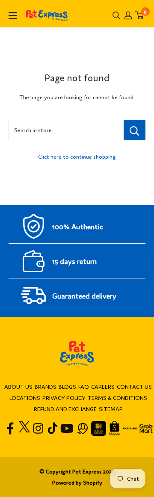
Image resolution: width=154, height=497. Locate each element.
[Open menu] (13, 15)
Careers (103, 386)
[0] (140, 15)
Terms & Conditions (117, 397)
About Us (18, 386)
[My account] (128, 15)
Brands (45, 386)
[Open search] (116, 15)
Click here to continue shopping (77, 156)
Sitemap (111, 408)
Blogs (67, 386)
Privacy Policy (64, 397)
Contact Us (134, 386)
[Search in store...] (134, 130)
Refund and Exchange (65, 408)
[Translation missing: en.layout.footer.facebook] (10, 428)
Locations (24, 397)
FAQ (83, 386)
